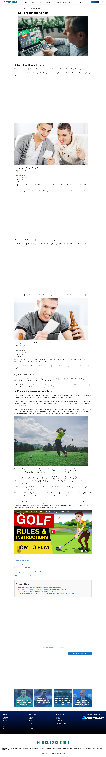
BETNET (20, 8)
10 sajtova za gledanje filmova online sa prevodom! (28, 564)
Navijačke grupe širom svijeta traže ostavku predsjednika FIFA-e (82, 702)
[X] (51, 58)
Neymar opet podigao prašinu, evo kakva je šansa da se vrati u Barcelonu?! (38, 591)
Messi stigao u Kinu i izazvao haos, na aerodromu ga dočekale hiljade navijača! (39, 587)
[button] (102, 2)
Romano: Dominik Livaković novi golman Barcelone (23, 702)
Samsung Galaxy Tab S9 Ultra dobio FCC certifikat (28, 572)
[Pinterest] (54, 58)
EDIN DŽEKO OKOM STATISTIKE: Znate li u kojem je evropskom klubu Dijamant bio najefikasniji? (46, 593)
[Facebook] (48, 58)
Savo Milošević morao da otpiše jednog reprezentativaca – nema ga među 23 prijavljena (42, 589)
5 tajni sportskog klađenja (21, 560)
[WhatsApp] (58, 58)
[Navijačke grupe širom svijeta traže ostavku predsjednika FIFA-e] (82, 698)
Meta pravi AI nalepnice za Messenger (24, 576)
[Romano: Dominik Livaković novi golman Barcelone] (23, 698)
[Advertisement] (53, 99)
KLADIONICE (26, 8)
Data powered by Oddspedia (93, 714)
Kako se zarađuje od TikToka (22, 568)
